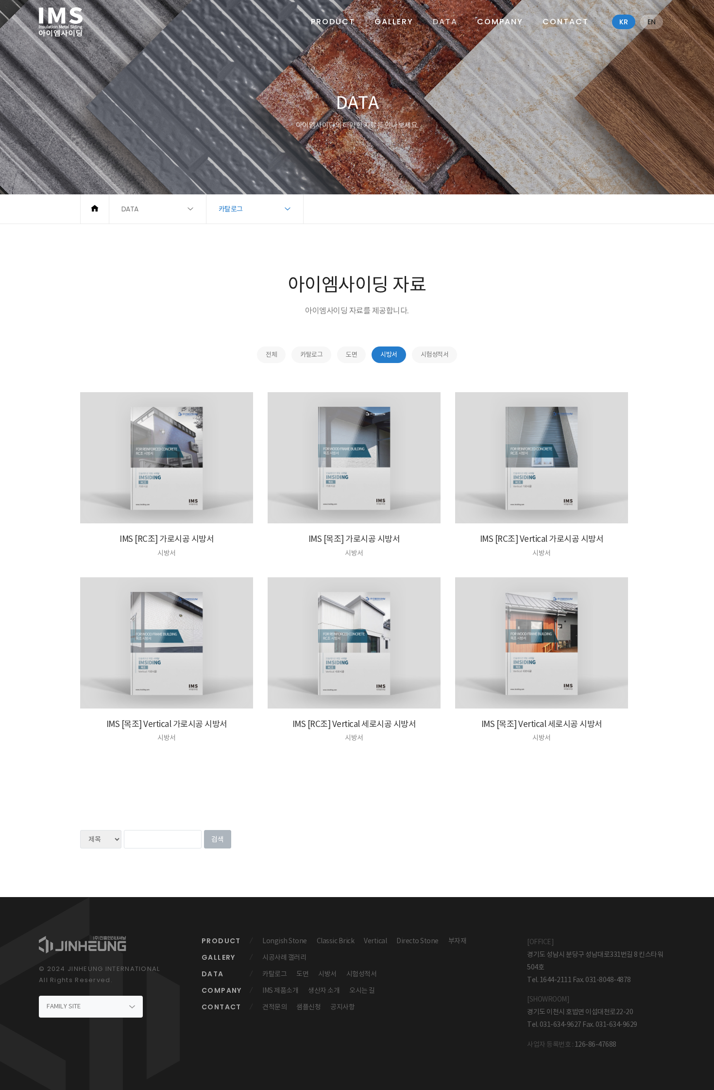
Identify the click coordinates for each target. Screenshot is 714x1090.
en (651, 22)
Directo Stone (417, 940)
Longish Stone (284, 940)
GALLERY (393, 21)
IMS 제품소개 (280, 990)
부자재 (457, 940)
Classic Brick (336, 940)
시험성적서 (435, 354)
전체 (271, 354)
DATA (445, 21)
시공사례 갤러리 (284, 957)
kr (623, 22)
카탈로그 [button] (231, 209)
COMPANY (500, 21)
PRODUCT (333, 21)
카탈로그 (311, 354)
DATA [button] (129, 209)
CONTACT (566, 21)
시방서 (388, 354)
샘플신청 (308, 1007)
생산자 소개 (324, 990)
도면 (351, 354)
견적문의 (274, 1007)
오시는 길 (362, 990)
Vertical (375, 940)
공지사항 (342, 1007)
